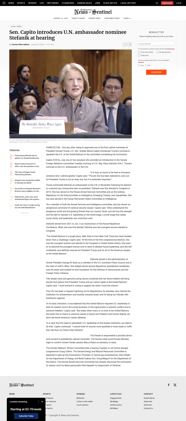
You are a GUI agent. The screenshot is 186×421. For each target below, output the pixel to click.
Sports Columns (49, 401)
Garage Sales (84, 3)
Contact (148, 394)
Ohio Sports (48, 408)
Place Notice (110, 3)
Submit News (94, 18)
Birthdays (114, 408)
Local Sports (48, 398)
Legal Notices (128, 3)
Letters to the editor (85, 401)
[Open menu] (4, 3)
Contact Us (148, 408)
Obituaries (53, 3)
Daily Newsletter (147, 52)
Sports (21, 3)
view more (25, 213)
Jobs (97, 3)
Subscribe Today (112, 18)
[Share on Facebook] (125, 44)
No (149, 65)
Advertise (148, 405)
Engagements (115, 398)
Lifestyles (116, 394)
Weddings (114, 401)
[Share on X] (130, 44)
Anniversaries (116, 405)
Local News (16, 26)
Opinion (32, 3)
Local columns (83, 405)
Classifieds (68, 3)
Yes (142, 65)
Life (42, 3)
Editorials (80, 398)
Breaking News (165, 52)
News (11, 3)
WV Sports (47, 405)
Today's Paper (78, 18)
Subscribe (167, 3)
